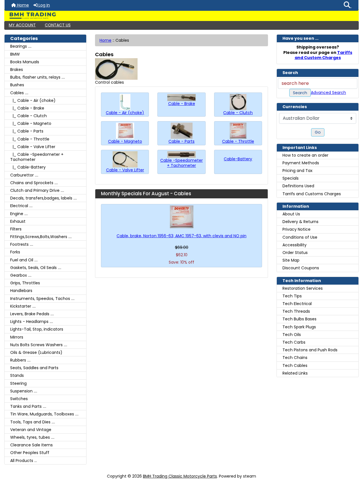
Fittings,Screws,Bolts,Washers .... (41, 236)
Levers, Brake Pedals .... (32, 314)
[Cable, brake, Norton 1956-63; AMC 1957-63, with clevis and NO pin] (181, 216)
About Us (291, 214)
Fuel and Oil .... (24, 260)
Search (300, 93)
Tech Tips (292, 296)
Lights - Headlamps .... (31, 321)
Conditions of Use (299, 237)
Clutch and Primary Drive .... (37, 190)
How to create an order (305, 155)
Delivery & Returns (300, 221)
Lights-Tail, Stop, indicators (36, 329)
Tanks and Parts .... (28, 406)
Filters (16, 229)
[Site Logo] (181, 15)
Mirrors (16, 337)
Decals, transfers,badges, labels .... (43, 198)
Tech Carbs (293, 342)
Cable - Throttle (238, 141)
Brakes (16, 69)
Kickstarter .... (23, 306)
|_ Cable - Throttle (29, 139)
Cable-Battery (238, 158)
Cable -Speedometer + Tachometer (181, 162)
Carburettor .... (24, 175)
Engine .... (19, 214)
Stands (17, 375)
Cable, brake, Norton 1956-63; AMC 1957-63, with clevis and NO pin (181, 235)
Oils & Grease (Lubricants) (36, 352)
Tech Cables (294, 365)
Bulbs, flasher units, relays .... (37, 77)
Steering (18, 383)
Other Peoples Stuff (29, 452)
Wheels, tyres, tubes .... (32, 437)
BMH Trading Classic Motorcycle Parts (180, 476)
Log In (43, 5)
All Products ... (23, 460)
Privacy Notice (296, 229)
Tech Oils (291, 334)
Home (22, 5)
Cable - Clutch (238, 112)
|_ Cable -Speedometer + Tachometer (37, 157)
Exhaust (18, 221)
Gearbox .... (20, 275)
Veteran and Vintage (30, 429)
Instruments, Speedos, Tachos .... (42, 298)
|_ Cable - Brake (27, 108)
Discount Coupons (300, 268)
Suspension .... (23, 391)
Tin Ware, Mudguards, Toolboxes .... (44, 414)
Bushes (17, 85)
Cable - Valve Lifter (125, 170)
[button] (347, 5)
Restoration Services (302, 288)
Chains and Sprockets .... (34, 183)
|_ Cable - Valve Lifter (32, 147)
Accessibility (294, 245)
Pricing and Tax (297, 170)
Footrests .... (21, 244)
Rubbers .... (20, 360)
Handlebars (21, 290)
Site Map (290, 260)
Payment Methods (300, 163)
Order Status (295, 252)
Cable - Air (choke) (125, 112)
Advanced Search (328, 92)
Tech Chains (294, 357)
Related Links (295, 373)
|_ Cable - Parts (26, 131)
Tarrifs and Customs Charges (311, 194)
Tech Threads (296, 311)
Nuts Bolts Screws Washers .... (38, 345)
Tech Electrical (297, 303)
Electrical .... (21, 206)
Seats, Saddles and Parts (34, 368)
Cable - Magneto (125, 141)
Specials (290, 178)
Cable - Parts (181, 141)
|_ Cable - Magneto (30, 123)
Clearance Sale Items (31, 445)
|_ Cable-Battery (28, 167)
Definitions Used (298, 186)
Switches (19, 399)
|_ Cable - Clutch (28, 116)
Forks (15, 252)
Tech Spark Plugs (299, 327)
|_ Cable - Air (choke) (33, 100)
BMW (15, 54)
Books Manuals (24, 62)
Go (318, 132)
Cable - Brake (181, 103)
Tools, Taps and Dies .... (32, 422)
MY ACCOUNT (22, 25)
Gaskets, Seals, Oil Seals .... (35, 267)
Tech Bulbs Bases (299, 319)
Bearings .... (20, 46)
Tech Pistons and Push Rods (309, 350)
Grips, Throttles (25, 283)
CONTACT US (58, 25)
